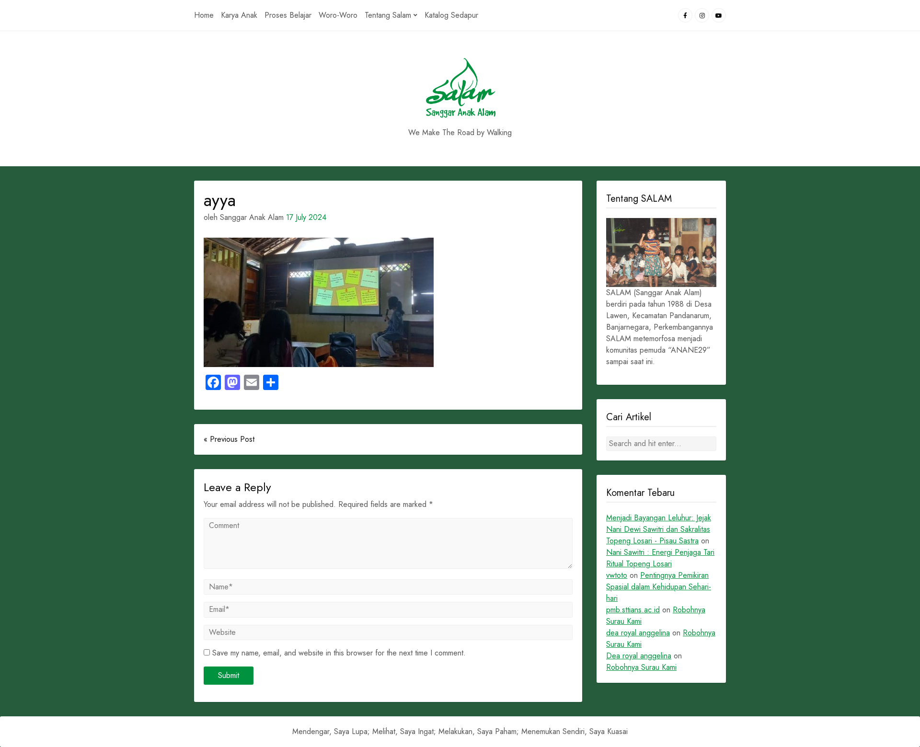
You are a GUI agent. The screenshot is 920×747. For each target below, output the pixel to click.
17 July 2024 (306, 217)
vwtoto (616, 575)
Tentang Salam (388, 15)
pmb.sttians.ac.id (633, 609)
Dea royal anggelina (638, 655)
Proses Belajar (287, 15)
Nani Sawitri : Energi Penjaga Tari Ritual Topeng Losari (660, 558)
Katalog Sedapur (451, 15)
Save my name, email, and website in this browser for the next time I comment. (339, 652)
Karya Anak (239, 15)
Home (204, 15)
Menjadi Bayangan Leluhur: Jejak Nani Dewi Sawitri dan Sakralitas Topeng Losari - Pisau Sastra (658, 529)
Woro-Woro (338, 15)
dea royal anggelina (638, 632)
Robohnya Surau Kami (641, 667)
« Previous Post (229, 439)
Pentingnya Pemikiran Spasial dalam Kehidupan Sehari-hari (658, 587)
